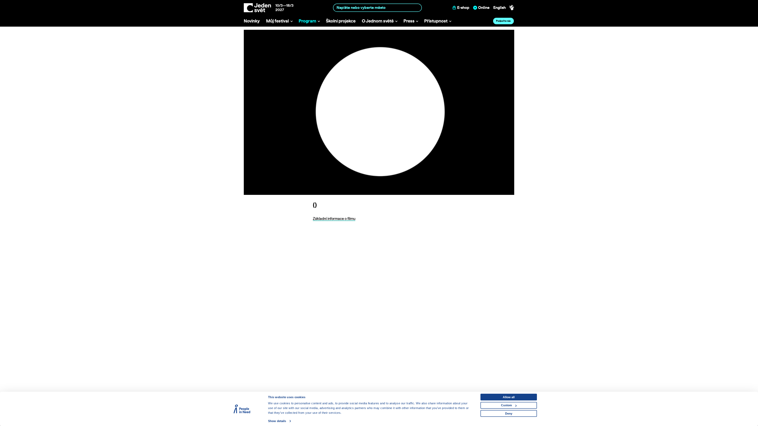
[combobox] (377, 8)
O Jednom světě (378, 20)
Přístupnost (435, 20)
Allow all (509, 397)
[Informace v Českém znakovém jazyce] (511, 7)
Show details (277, 421)
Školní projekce (341, 20)
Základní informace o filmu (334, 219)
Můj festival (277, 20)
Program (307, 20)
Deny (508, 413)
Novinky (252, 20)
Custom (506, 405)
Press (409, 20)
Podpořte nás (503, 21)
